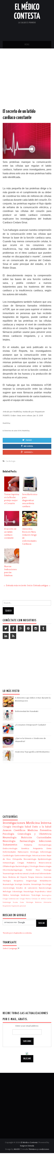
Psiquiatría (38, 848)
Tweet (29, 440)
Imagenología (31, 881)
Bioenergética (46, 895)
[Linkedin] (6, 636)
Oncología (17, 826)
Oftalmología (9, 866)
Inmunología (9, 863)
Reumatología (8, 884)
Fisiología (47, 870)
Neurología (9, 841)
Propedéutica (40, 892)
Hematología (36, 884)
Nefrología (7, 892)
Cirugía (7, 826)
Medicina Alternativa (43, 902)
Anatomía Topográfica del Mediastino (32, 752)
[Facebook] (13, 628)
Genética (25, 848)
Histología (29, 902)
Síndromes (25, 895)
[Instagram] (36, 628)
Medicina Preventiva (39, 830)
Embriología (7, 902)
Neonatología (30, 859)
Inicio (30, 585)
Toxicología (35, 895)
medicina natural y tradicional (27, 874)
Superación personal (18, 906)
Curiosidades (44, 837)
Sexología (18, 884)
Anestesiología (9, 888)
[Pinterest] (28, 628)
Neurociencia (45, 863)
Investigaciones (14, 823)
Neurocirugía (45, 866)
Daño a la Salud (41, 826)
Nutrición (26, 837)
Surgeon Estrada (27, 1146)
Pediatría (28, 845)
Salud (28, 826)
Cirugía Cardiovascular (11, 899)
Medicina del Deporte (17, 877)
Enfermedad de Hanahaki (26, 711)
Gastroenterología (22, 855)
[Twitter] (6, 628)
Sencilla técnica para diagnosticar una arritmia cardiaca (29, 500)
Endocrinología (10, 848)
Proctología (46, 884)
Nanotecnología (45, 888)
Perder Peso (33, 870)
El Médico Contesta (29, 1142)
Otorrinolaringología (12, 870)
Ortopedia (17, 859)
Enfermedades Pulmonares (15, 852)
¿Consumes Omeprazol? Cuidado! (30, 725)
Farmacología (27, 841)
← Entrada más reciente (14, 585)
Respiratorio (7, 906)
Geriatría (26, 884)
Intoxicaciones (39, 855)
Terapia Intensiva (35, 877)
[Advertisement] (27, 81)
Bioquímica (18, 881)
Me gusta (28, 446)
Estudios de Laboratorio (27, 888)
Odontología (17, 892)
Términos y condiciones (39, 1149)
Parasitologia (28, 892)
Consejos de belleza (39, 899)
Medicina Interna (38, 823)
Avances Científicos (14, 830)
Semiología (14, 895)
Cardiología (10, 461)
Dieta (48, 848)
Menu (27, 45)
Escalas (15, 902)
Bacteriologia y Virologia (27, 866)
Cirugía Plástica (25, 899)
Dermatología (45, 845)
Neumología (9, 837)
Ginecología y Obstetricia (34, 834)
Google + (28, 452)
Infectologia (45, 852)
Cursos (48, 899)
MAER (17, 1149)
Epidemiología (44, 859)
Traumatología (8, 874)
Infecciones (45, 841)
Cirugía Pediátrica (26, 863)
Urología (34, 852)
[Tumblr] (43, 628)
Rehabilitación (45, 881)
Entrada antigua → (42, 585)
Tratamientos (10, 844)
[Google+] (21, 628)
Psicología (8, 834)
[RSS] (13, 636)
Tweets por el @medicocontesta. (17, 933)
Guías (22, 902)
